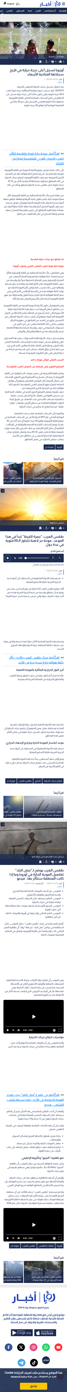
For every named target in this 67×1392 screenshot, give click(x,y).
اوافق (33, 1386)
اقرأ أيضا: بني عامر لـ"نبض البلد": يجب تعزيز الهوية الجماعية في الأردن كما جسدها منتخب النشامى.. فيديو (35, 1099)
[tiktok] (34, 1363)
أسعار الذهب (49, 11)
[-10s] (52, 558)
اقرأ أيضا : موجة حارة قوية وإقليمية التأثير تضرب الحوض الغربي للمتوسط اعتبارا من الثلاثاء (36, 158)
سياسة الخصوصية (19, 1376)
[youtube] (58, 1347)
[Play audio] (8, 558)
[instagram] (33, 1347)
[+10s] (59, 558)
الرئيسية (62, 11)
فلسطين (20, 11)
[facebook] (8, 1347)
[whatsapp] (46, 1347)
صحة (30, 11)
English (10, 4)
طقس (10, 11)
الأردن (38, 11)
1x (15, 558)
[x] (21, 1347)
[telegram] (21, 1363)
